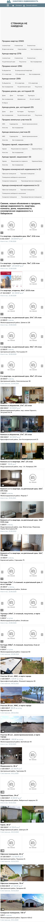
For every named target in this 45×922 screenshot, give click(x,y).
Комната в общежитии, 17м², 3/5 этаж (16, 434)
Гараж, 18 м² (5, 825)
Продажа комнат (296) (12, 66)
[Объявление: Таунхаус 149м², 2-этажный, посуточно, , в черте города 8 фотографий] (11, 611)
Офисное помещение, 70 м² (11, 883)
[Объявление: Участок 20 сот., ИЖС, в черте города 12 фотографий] (22, 703)
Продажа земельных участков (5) (17, 120)
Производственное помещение (31, 181)
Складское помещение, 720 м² (13, 913)
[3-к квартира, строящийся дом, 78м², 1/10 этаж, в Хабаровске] (11, 261)
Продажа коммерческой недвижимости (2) (21, 169)
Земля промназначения (29, 124)
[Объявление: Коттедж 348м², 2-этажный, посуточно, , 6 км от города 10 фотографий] (11, 643)
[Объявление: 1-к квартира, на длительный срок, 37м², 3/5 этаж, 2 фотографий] (11, 315)
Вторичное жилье (7, 49)
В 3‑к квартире (20, 74)
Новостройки (22, 49)
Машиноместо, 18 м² (8, 766)
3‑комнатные (31, 45)
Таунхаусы (31, 95)
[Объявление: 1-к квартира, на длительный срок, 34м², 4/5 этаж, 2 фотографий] (11, 345)
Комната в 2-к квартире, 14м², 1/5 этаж (16, 462)
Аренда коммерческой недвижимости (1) (20, 185)
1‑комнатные (6, 45)
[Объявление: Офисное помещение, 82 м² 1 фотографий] (22, 852)
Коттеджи (20, 95)
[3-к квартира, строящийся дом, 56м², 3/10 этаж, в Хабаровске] (11, 234)
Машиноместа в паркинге (19, 149)
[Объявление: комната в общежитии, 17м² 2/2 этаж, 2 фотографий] (22, 403)
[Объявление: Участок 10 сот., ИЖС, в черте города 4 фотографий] (22, 674)
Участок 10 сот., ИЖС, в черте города (15, 676)
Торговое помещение (27, 173)
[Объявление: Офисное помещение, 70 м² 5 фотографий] (22, 881)
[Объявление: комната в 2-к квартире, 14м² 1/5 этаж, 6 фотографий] (22, 459)
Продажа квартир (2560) (13, 41)
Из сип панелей (35, 99)
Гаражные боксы (37, 149)
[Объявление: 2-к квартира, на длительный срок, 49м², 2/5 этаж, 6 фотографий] (11, 374)
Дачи (11, 95)
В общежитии (6, 70)
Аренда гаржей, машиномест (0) (16, 157)
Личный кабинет (31, 5)
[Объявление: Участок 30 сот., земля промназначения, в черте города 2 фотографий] (22, 733)
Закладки (19, 5)
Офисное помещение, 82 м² (11, 854)
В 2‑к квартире (6, 74)
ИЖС (3, 124)
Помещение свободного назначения (14, 177)
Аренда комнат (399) (11, 79)
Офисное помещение (9, 173)
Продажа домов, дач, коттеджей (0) (18, 91)
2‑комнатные (19, 45)
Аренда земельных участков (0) (16, 132)
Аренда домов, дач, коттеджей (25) (18, 107)
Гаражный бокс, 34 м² (9, 795)
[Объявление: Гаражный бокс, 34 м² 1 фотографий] (22, 793)
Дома (4, 95)
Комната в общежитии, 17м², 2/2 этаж (16, 405)
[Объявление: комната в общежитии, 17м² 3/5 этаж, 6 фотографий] (22, 432)
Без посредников (36, 49)
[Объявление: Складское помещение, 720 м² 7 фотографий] (22, 910)
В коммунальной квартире (23, 70)
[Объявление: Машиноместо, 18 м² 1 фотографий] (22, 764)
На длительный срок (8, 61)
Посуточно (22, 61)
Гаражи (4, 149)
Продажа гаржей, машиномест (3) (17, 145)
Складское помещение (9, 181)
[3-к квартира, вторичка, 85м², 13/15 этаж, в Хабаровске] (11, 288)
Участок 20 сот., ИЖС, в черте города (15, 705)
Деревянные (21, 99)
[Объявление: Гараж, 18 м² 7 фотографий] (22, 823)
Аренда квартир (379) (11, 54)
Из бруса (5, 103)
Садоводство (14, 124)
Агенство (5, 127)
